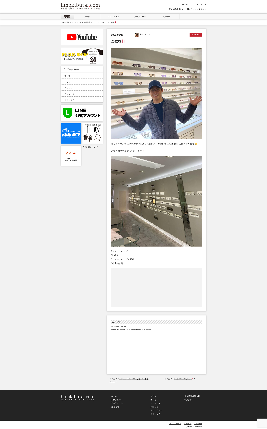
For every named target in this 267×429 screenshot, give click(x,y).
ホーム (185, 4)
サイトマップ (200, 4)
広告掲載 (187, 423)
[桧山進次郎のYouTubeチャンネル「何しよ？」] (82, 30)
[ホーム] (67, 16)
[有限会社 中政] (92, 125)
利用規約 (188, 400)
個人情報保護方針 (192, 396)
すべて (67, 76)
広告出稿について (90, 147)
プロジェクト (70, 100)
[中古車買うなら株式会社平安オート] (71, 125)
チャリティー (70, 94)
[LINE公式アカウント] (82, 106)
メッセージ (69, 82)
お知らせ (68, 88)
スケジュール (113, 16)
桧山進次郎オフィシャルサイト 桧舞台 (76, 22)
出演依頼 (166, 16)
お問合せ (198, 423)
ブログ (87, 16)
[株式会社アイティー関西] (71, 147)
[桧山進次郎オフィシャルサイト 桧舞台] (80, 4)
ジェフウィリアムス (183, 379)
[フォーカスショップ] (82, 49)
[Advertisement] (134, 287)
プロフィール (140, 16)
